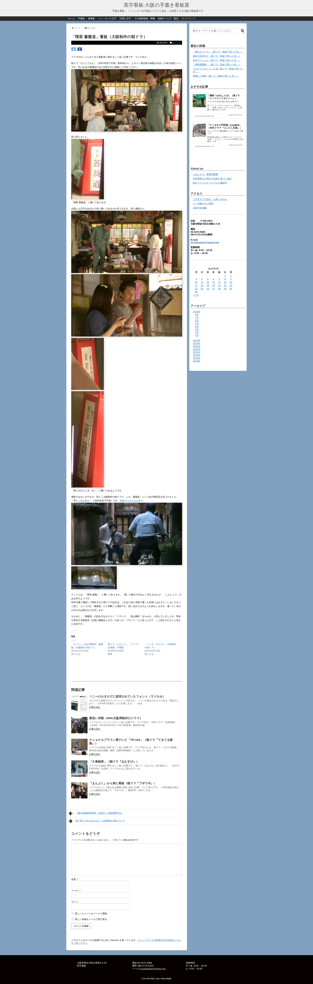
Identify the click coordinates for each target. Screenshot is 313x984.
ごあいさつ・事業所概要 (205, 174)
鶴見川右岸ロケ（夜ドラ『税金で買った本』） (217, 56)
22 (225, 285)
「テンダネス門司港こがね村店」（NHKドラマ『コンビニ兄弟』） (224, 126)
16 (231, 282)
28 (219, 288)
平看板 (81, 18)
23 (231, 285)
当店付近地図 (200, 207)
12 (208, 282)
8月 (197, 314)
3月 (197, 329)
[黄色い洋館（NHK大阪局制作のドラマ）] (79, 725)
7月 (197, 317)
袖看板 (91, 18)
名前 (75, 879)
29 (225, 288)
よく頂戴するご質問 (203, 203)
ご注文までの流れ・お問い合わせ (210, 199)
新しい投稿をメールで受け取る (91, 919)
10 (196, 282)
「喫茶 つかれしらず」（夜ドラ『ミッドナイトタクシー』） (223, 97)
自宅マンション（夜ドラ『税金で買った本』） (217, 60)
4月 (197, 326)
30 (231, 288)
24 (196, 288)
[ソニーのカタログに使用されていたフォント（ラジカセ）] (79, 703)
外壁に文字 (125, 18)
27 (213, 288)
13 (213, 282)
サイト (74, 901)
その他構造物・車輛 (144, 18)
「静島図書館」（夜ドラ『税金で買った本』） (217, 64)
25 (202, 288)
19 (208, 285)
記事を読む (95, 707)
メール (76, 890)
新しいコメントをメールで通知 (91, 913)
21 (219, 285)
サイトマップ (188, 18)
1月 (197, 335)
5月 (197, 323)
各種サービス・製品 (168, 18)
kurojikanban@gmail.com (205, 242)
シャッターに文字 (107, 18)
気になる (176, 42)
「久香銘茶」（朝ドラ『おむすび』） (114, 761)
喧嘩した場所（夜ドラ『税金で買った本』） (215, 76)
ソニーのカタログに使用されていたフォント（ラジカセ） (127, 696)
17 (196, 285)
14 (219, 282)
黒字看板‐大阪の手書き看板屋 (156, 5)
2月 (197, 332)
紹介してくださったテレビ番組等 (210, 182)
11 (202, 282)
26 (208, 288)
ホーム (71, 18)
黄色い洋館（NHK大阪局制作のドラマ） (115, 718)
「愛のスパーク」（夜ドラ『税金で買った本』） (218, 51)
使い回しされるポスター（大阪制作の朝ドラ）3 (100, 820)
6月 (197, 320)
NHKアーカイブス (129, 500)
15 (225, 282)
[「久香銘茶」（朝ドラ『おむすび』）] (79, 768)
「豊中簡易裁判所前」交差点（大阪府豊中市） (99, 813)
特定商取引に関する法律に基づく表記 (212, 178)
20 (213, 285)
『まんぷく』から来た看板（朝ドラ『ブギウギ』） (123, 783)
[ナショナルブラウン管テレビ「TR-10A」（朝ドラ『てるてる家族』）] (79, 747)
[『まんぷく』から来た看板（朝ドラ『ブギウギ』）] (79, 790)
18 (202, 285)
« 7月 (196, 295)
